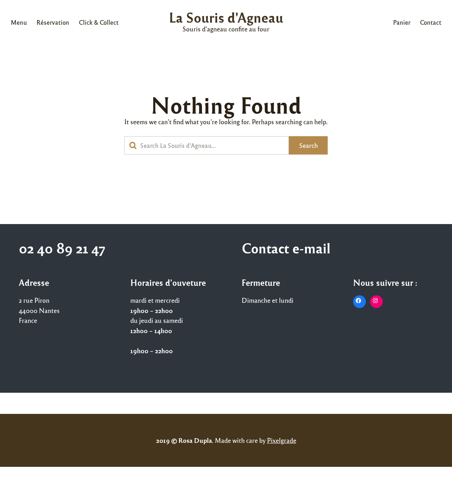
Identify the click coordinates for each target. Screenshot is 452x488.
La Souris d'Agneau (226, 17)
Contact (430, 22)
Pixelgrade (281, 440)
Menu (19, 22)
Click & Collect (99, 22)
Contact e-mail (286, 248)
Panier (401, 22)
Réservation (52, 22)
